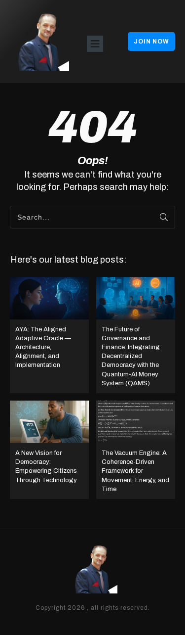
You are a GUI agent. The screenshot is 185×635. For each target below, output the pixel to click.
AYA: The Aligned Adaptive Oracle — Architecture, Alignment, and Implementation (49, 335)
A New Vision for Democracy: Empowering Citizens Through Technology (49, 450)
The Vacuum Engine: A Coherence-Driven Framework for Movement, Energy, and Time (135, 450)
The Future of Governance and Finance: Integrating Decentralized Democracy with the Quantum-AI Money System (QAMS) (135, 335)
